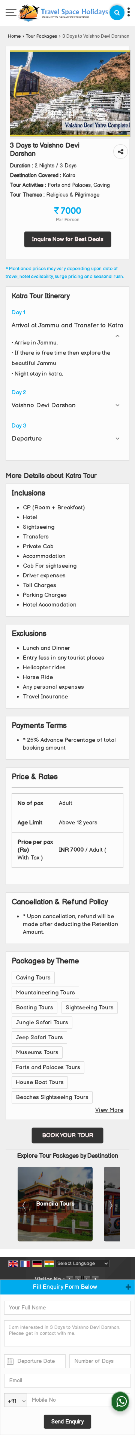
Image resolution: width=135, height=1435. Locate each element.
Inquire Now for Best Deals (68, 239)
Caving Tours (33, 977)
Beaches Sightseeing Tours (52, 1097)
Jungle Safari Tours (42, 1022)
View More (109, 1110)
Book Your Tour (67, 1135)
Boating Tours (34, 1007)
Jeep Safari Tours (39, 1037)
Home (14, 36)
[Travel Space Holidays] (63, 13)
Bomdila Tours (55, 1203)
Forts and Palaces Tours (48, 1067)
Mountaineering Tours (45, 992)
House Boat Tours (40, 1082)
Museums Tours (37, 1052)
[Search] (117, 12)
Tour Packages (41, 36)
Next (110, 1205)
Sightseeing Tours (90, 1007)
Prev (25, 1205)
